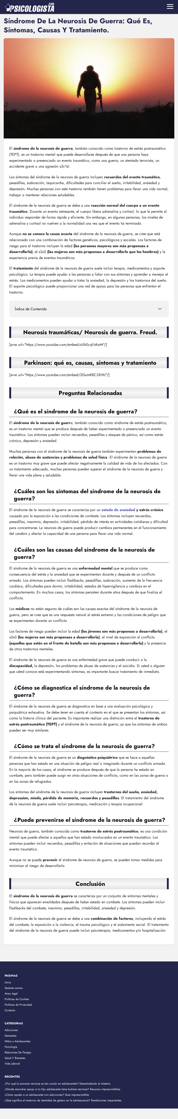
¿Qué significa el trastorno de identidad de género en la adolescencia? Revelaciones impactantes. (63, 1100)
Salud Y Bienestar (15, 1058)
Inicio (8, 982)
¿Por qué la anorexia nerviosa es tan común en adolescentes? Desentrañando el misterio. (58, 1084)
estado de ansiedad (118, 509)
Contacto (10, 1010)
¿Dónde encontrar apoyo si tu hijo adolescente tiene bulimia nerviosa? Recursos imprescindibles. (63, 1089)
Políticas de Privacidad (18, 1005)
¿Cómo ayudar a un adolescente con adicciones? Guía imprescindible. (47, 1095)
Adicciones (11, 1030)
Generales (10, 1036)
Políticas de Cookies (17, 999)
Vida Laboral (12, 1064)
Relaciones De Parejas (18, 1052)
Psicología (11, 1047)
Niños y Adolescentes (17, 1041)
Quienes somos (14, 988)
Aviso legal (11, 993)
